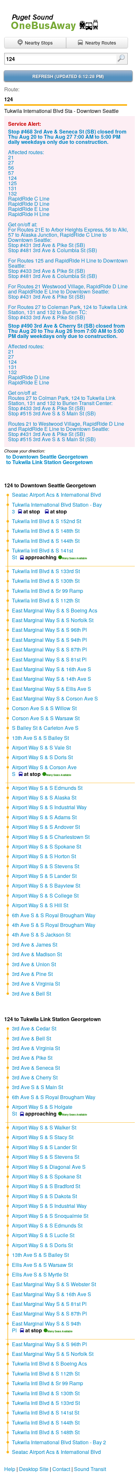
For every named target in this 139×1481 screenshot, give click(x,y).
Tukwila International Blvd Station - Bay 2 (59, 1442)
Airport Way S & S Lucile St (43, 1235)
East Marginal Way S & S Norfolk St (52, 620)
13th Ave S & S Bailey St (40, 737)
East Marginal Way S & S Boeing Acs (54, 610)
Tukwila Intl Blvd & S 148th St (46, 530)
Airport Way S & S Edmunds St (47, 787)
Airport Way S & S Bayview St (46, 885)
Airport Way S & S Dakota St (44, 1196)
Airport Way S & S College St (45, 895)
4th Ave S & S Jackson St (41, 934)
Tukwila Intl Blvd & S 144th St (46, 540)
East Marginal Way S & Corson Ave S (55, 698)
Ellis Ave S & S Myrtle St (40, 1274)
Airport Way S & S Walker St (44, 1127)
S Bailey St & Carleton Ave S (45, 727)
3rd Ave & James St (34, 944)
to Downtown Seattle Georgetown (47, 456)
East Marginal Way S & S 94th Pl (49, 639)
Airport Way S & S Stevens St (45, 866)
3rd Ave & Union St (34, 964)
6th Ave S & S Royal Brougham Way (53, 915)
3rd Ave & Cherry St (35, 1077)
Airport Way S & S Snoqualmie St (50, 1215)
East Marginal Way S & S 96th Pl (49, 629)
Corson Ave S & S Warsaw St (46, 718)
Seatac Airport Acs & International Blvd (56, 494)
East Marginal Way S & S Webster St (54, 1284)
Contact (61, 1469)
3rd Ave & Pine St (32, 974)
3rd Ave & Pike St (32, 1057)
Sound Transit (90, 1469)
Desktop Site (33, 1469)
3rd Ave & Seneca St (36, 1067)
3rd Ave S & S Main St (37, 1087)
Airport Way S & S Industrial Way (49, 807)
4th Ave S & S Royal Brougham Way (53, 925)
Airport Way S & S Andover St (46, 826)
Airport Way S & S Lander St (44, 876)
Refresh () (68, 76)
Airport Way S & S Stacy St (42, 1137)
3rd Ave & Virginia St (36, 983)
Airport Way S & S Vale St (41, 747)
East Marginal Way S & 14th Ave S (51, 678)
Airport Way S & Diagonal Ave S (49, 1166)
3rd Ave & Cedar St (34, 1028)
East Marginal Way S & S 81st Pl (49, 659)
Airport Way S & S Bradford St (46, 1186)
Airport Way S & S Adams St (44, 817)
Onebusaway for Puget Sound (51, 20)
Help (9, 1469)
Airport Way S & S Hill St (40, 905)
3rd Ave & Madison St (37, 954)
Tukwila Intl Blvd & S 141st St (45, 1412)
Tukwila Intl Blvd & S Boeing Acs (49, 1363)
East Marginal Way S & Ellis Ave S (51, 688)
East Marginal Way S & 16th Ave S (51, 669)
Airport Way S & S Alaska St (44, 797)
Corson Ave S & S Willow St (44, 708)
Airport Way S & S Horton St (44, 856)
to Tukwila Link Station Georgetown (49, 462)
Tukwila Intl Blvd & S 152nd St (46, 521)
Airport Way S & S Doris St (42, 757)
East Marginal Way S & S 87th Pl (49, 649)
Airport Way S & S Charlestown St (51, 836)
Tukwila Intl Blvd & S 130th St (46, 580)
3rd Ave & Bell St (31, 993)
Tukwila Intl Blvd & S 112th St (46, 600)
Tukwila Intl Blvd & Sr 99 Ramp (47, 590)
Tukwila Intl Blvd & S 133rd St (46, 571)
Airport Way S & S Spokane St (46, 846)
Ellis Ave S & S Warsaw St (42, 1264)
